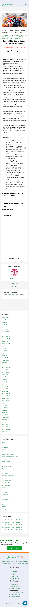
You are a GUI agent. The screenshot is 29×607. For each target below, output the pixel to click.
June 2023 (4, 407)
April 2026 (4, 327)
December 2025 (6, 336)
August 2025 (5, 346)
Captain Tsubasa (6, 461)
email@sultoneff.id (15, 596)
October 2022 (5, 426)
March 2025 (5, 357)
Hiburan (3, 468)
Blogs (14, 573)
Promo (3, 501)
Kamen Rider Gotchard (7, 482)
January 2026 (5, 334)
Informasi (4, 471)
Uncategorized (5, 509)
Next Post (14, 286)
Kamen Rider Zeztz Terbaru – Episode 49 (12, 522)
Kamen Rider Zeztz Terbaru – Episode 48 (12, 524)
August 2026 (5, 317)
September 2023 (6, 400)
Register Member (14, 578)
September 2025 (6, 343)
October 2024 (5, 369)
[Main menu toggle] (26, 4)
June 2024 (4, 379)
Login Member (14, 576)
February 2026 (5, 331)
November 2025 (6, 338)
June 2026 (4, 322)
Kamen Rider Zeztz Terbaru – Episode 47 (12, 527)
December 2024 (6, 365)
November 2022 (6, 424)
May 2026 (4, 324)
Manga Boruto (5, 490)
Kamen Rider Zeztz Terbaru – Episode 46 (12, 529)
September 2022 (6, 429)
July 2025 (4, 348)
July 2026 (4, 319)
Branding (4, 459)
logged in (11, 294)
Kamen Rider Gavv (6, 478)
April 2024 (4, 384)
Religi (3, 504)
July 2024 (4, 376)
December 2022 (6, 422)
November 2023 (6, 395)
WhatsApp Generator (14, 588)
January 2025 (5, 362)
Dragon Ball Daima (6, 466)
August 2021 (5, 431)
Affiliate (3, 442)
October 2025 (5, 341)
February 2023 (5, 417)
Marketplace (5, 494)
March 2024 (5, 386)
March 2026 (5, 329)
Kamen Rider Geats (6, 480)
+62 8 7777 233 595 (15, 594)
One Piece (4, 497)
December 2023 (6, 393)
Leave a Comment (6, 35)
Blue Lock (4, 451)
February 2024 (5, 388)
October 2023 (5, 398)
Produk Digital (5, 499)
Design (3, 463)
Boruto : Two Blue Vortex (8, 454)
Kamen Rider (5, 473)
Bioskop (3, 449)
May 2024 (4, 381)
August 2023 (5, 403)
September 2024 (6, 372)
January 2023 (5, 419)
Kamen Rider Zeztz (6, 485)
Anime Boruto (5, 447)
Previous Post (14, 283)
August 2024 (5, 374)
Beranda (14, 571)
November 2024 (6, 367)
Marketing (4, 492)
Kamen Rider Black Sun (7, 475)
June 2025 (4, 350)
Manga (3, 487)
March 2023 (5, 414)
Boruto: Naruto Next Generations (10, 456)
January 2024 (5, 391)
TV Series (4, 506)
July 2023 (4, 405)
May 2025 (4, 353)
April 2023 (4, 412)
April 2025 (4, 355)
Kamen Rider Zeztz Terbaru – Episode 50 (12, 519)
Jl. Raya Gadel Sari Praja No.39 (15, 592)
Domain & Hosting (14, 586)
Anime (3, 444)
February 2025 (5, 360)
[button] (14, 548)
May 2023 (4, 410)
